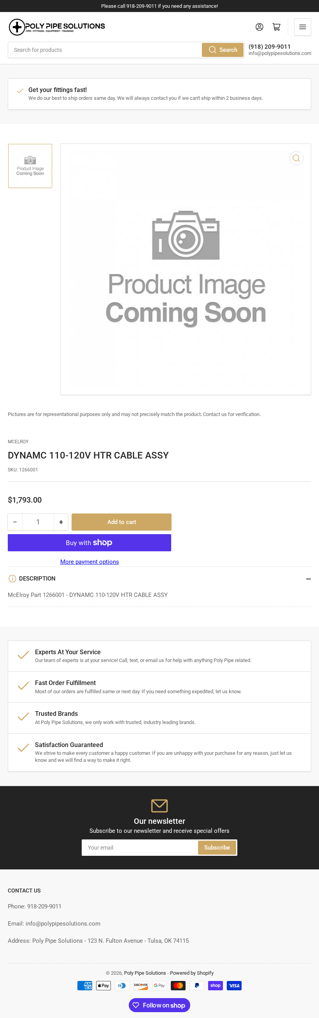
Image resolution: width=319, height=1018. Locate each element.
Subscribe (217, 847)
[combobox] (126, 50)
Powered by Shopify (192, 973)
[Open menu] (302, 26)
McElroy (18, 441)
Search (228, 49)
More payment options (89, 561)
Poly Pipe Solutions (145, 973)
